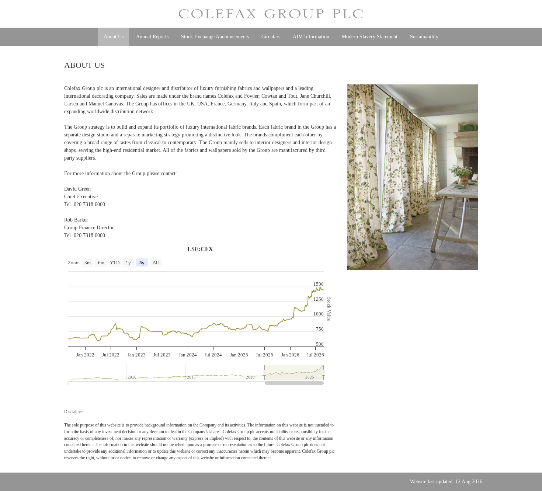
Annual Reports (152, 36)
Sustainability (424, 36)
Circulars (270, 36)
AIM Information (311, 36)
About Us (114, 36)
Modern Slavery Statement (369, 36)
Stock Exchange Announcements (215, 36)
